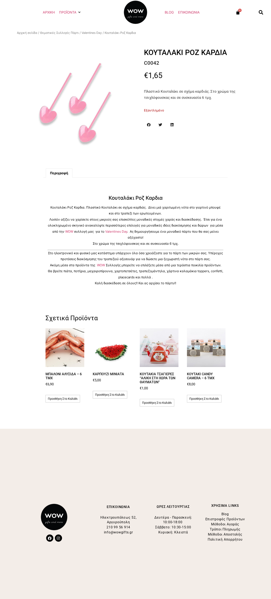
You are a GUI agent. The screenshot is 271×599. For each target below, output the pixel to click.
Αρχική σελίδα (27, 32)
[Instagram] (58, 538)
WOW (69, 231)
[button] (70, 12)
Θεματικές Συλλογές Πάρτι (59, 32)
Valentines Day (92, 32)
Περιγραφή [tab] (59, 173)
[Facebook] (49, 538)
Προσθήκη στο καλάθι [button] (63, 398)
